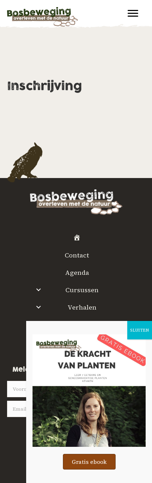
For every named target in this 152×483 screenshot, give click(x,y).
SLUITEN (139, 330)
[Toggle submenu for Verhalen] (38, 307)
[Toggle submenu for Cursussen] (38, 289)
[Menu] (133, 13)
